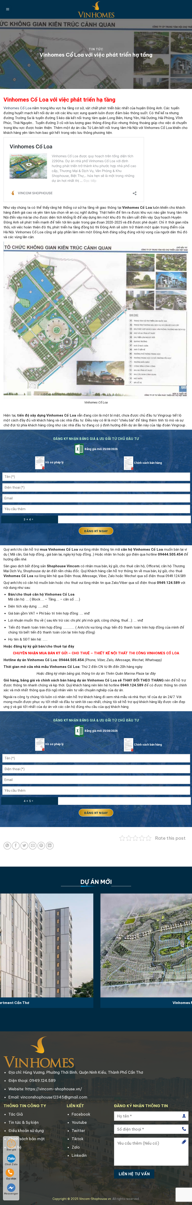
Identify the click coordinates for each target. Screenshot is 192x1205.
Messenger (11, 1193)
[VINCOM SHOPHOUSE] (96, 9)
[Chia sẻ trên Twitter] (24, 846)
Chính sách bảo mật (26, 1138)
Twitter (78, 1130)
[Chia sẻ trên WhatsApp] (7, 846)
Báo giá (11, 1149)
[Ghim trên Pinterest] (41, 846)
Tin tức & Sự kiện (23, 1122)
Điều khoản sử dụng (26, 1130)
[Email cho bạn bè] (33, 846)
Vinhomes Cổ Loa (17, 108)
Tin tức (96, 49)
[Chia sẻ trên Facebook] (16, 846)
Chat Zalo (11, 1164)
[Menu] (7, 9)
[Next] (182, 945)
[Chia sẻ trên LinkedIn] (50, 846)
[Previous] (10, 945)
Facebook (81, 1114)
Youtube (79, 1122)
